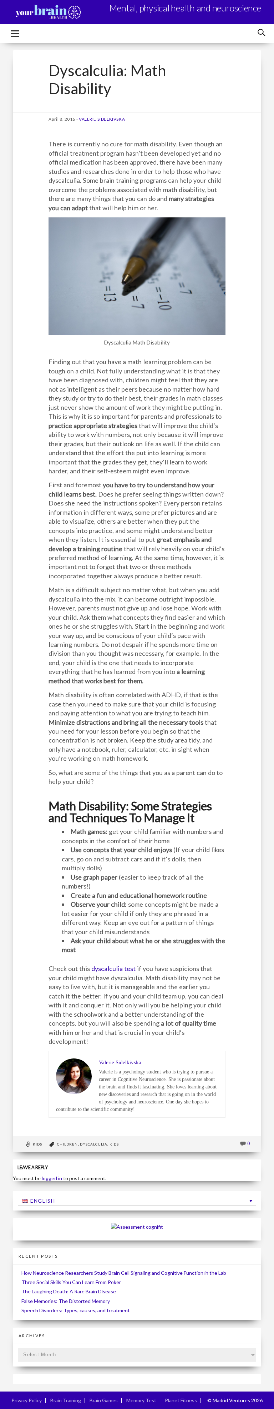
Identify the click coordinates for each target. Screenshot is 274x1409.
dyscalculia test (113, 968)
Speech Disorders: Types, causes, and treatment (75, 1310)
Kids (37, 1144)
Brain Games (104, 1400)
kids (114, 1144)
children (67, 1144)
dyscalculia (93, 1144)
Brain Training (65, 1400)
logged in (52, 1178)
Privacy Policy (26, 1400)
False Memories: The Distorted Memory (65, 1301)
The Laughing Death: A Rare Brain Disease (68, 1291)
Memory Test (141, 1400)
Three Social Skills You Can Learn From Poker (71, 1282)
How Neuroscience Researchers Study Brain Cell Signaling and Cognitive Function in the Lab (123, 1273)
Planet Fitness (181, 1400)
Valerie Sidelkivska (102, 119)
